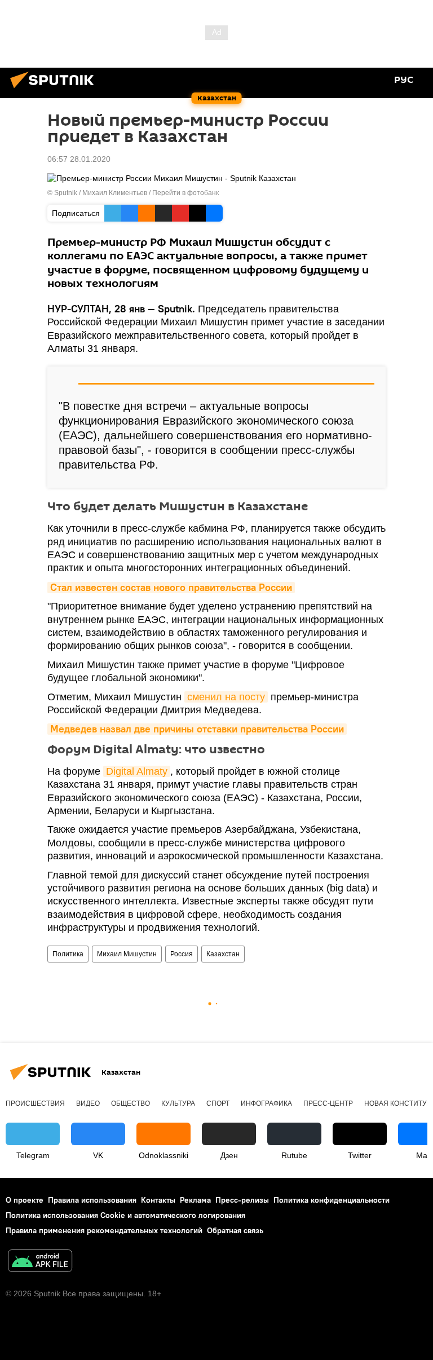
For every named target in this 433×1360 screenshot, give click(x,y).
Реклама (195, 1200)
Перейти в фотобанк (185, 193)
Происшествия (35, 1103)
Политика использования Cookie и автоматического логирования (125, 1215)
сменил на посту (226, 697)
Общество (130, 1103)
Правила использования (92, 1200)
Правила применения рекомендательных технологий (104, 1230)
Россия (181, 954)
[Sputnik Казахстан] (55, 89)
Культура (178, 1103)
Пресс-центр (328, 1103)
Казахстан (223, 954)
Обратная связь (235, 1230)
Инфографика (266, 1103)
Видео (88, 1103)
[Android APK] (40, 1262)
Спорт (217, 1103)
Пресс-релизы (242, 1200)
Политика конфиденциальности (331, 1200)
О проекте (24, 1200)
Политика (67, 954)
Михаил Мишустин (127, 954)
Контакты (158, 1200)
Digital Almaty (136, 771)
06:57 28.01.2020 (79, 159)
